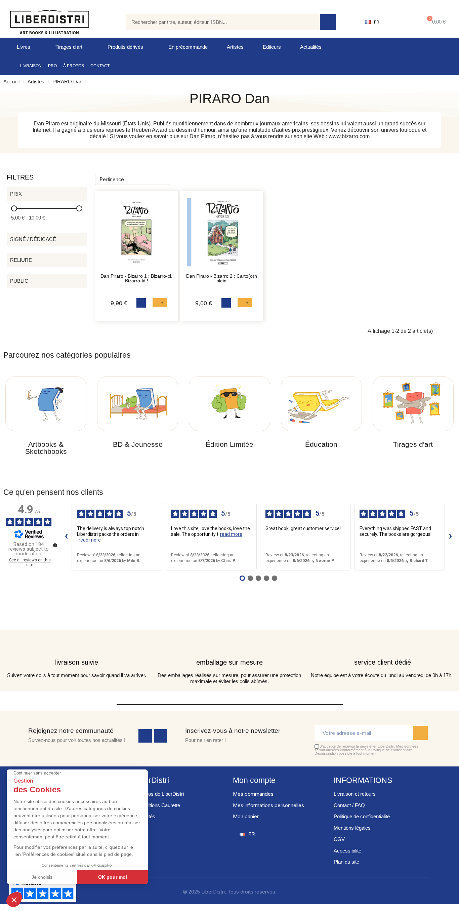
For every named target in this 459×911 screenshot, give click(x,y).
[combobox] (218, 22)
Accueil (11, 81)
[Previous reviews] (66, 536)
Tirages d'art (68, 47)
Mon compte (254, 780)
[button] (435, 22)
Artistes (235, 47)
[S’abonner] (420, 733)
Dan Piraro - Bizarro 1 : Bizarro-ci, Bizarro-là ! (136, 278)
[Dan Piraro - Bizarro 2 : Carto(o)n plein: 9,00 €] (221, 235)
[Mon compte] (400, 22)
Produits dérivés (125, 47)
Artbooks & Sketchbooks (46, 447)
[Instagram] (160, 736)
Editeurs (272, 47)
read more (90, 540)
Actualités (311, 47)
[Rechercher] (328, 22)
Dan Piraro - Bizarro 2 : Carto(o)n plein (221, 278)
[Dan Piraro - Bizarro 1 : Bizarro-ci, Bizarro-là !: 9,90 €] (136, 235)
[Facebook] (145, 736)
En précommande (188, 47)
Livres (23, 47)
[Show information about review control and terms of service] (55, 545)
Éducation (321, 444)
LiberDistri (151, 780)
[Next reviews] (450, 536)
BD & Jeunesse (138, 444)
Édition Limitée (229, 444)
